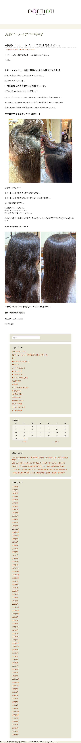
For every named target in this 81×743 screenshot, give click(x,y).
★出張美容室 (16, 381)
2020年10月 (15, 614)
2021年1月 (15, 604)
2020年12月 (15, 607)
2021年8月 (15, 584)
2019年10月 (15, 646)
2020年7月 (15, 620)
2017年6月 (15, 728)
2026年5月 (15, 493)
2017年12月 (15, 712)
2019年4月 (15, 666)
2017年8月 (15, 721)
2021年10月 (15, 578)
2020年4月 (15, 627)
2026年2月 (15, 503)
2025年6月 (15, 513)
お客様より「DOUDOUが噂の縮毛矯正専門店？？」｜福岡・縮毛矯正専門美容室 (38, 466)
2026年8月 (15, 487)
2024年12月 (15, 529)
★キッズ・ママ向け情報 (20, 378)
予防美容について (18, 401)
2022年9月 (15, 552)
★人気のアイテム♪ (18, 374)
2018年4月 (15, 699)
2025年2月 (15, 522)
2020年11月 (15, 611)
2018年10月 (15, 686)
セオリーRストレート (28, 49)
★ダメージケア (17, 371)
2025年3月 (15, 519)
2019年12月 (15, 640)
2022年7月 (15, 555)
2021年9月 (15, 581)
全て (13, 358)
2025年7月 (15, 509)
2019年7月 (15, 656)
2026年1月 (15, 506)
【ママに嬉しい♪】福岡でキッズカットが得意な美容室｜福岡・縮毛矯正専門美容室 (39, 469)
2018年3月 (15, 702)
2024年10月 (15, 536)
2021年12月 (15, 571)
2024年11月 (15, 532)
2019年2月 (15, 672)
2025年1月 (15, 526)
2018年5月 (15, 695)
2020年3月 (15, 630)
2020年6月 (15, 624)
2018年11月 (15, 682)
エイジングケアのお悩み (20, 387)
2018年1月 (15, 708)
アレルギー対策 (17, 404)
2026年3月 (15, 500)
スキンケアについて (18, 407)
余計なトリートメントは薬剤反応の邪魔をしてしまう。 (30, 355)
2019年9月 (15, 650)
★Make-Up (15, 365)
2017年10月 (15, 718)
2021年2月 (15, 601)
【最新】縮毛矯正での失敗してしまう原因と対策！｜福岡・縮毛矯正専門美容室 (38, 473)
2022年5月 (15, 562)
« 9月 (24, 442)
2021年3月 (15, 597)
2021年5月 (15, 594)
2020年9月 (15, 617)
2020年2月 (15, 633)
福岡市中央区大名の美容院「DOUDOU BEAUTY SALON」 (26, 742)
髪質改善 (15, 384)
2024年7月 (15, 539)
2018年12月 (15, 679)
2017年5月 (15, 731)
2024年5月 (15, 545)
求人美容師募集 (17, 410)
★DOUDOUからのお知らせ (20, 361)
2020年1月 (15, 637)
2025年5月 (15, 516)
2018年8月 (15, 692)
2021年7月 (15, 588)
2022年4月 (15, 565)
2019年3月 (15, 669)
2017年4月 (15, 734)
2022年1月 (15, 568)
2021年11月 (15, 575)
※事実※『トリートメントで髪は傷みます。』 (33, 45)
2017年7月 (15, 725)
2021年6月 (15, 591)
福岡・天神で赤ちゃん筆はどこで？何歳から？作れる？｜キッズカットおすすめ (38, 463)
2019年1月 (15, 676)
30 (24, 439)
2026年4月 (15, 496)
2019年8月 (15, 653)
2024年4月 (15, 549)
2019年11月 (15, 643)
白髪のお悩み (16, 397)
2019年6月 (15, 659)
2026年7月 (15, 490)
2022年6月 (15, 558)
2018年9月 (15, 689)
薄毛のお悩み (16, 391)
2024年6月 (15, 542)
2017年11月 (15, 715)
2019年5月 (15, 663)
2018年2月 (15, 705)
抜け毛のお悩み (17, 394)
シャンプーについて (18, 368)
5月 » (56, 442)
